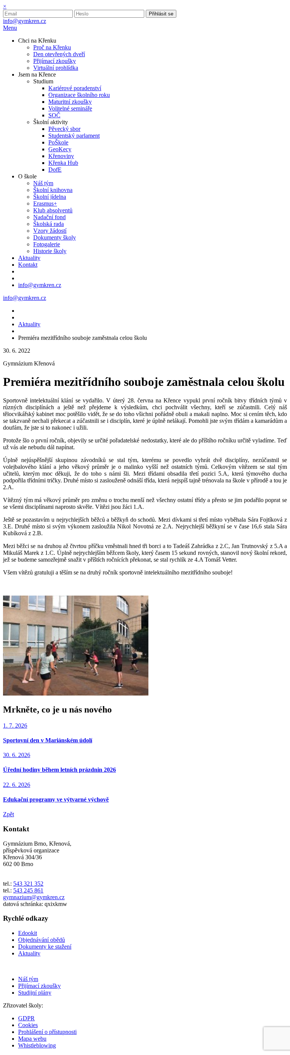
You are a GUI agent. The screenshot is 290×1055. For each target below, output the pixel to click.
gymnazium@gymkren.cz (34, 897)
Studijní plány (34, 992)
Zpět (8, 814)
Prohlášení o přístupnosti (47, 1032)
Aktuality (29, 324)
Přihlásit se (161, 14)
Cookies (28, 1025)
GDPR (26, 1018)
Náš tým (28, 979)
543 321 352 (28, 883)
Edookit (27, 933)
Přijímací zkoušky (39, 986)
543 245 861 (28, 890)
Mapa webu (32, 1038)
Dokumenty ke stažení (44, 946)
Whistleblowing (37, 1045)
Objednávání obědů (41, 940)
